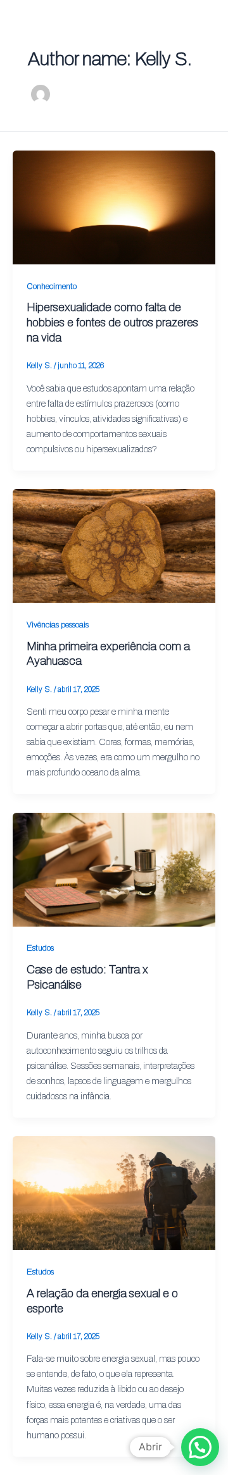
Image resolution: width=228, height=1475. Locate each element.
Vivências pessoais (58, 624)
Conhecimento (52, 286)
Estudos (40, 948)
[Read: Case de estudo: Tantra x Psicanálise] (114, 868)
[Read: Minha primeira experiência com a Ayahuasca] (114, 545)
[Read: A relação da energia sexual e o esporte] (114, 1192)
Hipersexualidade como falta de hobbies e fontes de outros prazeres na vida (112, 322)
